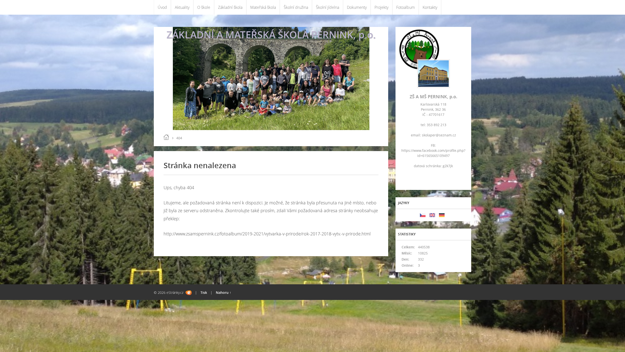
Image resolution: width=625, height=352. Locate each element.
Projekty (381, 7)
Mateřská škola (263, 7)
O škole (203, 7)
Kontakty (430, 7)
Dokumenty (357, 7)
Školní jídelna (327, 7)
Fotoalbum (405, 7)
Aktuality (182, 7)
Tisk (203, 292)
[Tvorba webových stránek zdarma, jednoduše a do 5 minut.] (189, 292)
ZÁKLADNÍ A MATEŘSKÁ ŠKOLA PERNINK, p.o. (271, 34)
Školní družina (296, 7)
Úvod (162, 7)
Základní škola (230, 7)
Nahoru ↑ (223, 292)
